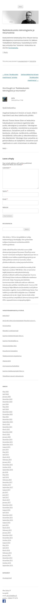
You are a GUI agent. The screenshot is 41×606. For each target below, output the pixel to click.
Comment (7, 168)
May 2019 (6, 452)
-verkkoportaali (10, 331)
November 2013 (8, 560)
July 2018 (5, 472)
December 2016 (7, 505)
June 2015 (6, 525)
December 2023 (7, 412)
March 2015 (6, 528)
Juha (13, 98)
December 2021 (7, 427)
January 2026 (7, 397)
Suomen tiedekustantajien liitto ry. (13, 371)
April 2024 (6, 409)
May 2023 (6, 417)
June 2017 (6, 495)
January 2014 (7, 555)
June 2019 (6, 449)
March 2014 (6, 550)
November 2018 (8, 465)
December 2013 (7, 558)
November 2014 (8, 538)
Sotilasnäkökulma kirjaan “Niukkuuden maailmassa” (29, 77)
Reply (4, 148)
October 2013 (7, 563)
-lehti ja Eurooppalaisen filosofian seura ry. (19, 321)
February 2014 (7, 553)
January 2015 (7, 533)
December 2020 (7, 432)
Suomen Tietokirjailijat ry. (10, 341)
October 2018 (7, 467)
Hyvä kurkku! (7, 326)
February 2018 (7, 480)
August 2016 (6, 510)
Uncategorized (22, 61)
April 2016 (6, 512)
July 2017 (5, 492)
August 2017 (6, 490)
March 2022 (6, 424)
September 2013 (8, 565)
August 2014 (6, 543)
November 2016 (8, 507)
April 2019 (6, 454)
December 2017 (7, 482)
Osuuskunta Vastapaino (10, 351)
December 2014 (7, 535)
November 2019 (8, 442)
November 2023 (8, 414)
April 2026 (6, 394)
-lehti (7, 361)
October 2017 (7, 485)
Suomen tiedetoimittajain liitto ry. (13, 336)
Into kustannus (7, 366)
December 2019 (7, 439)
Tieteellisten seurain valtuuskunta (13, 376)
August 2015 (6, 523)
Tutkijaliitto (15, 366)
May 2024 (6, 407)
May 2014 (6, 545)
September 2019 (8, 444)
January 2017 (7, 502)
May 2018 (6, 475)
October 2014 (7, 540)
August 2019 (6, 447)
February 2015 (7, 530)
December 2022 (7, 419)
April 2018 (6, 477)
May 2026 (6, 392)
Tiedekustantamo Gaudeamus (12, 356)
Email (5, 199)
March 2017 (6, 500)
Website (5, 207)
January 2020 (7, 437)
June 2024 (6, 404)
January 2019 (7, 462)
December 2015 (7, 515)
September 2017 (8, 487)
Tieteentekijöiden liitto (10, 346)
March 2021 (6, 429)
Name (5, 191)
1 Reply (5, 52)
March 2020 (6, 434)
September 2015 (8, 520)
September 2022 (8, 422)
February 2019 (7, 460)
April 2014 (6, 548)
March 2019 (6, 457)
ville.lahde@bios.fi (11, 596)
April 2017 (6, 497)
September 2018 (8, 470)
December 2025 (7, 399)
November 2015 (8, 517)
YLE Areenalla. (13, 48)
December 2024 (7, 402)
